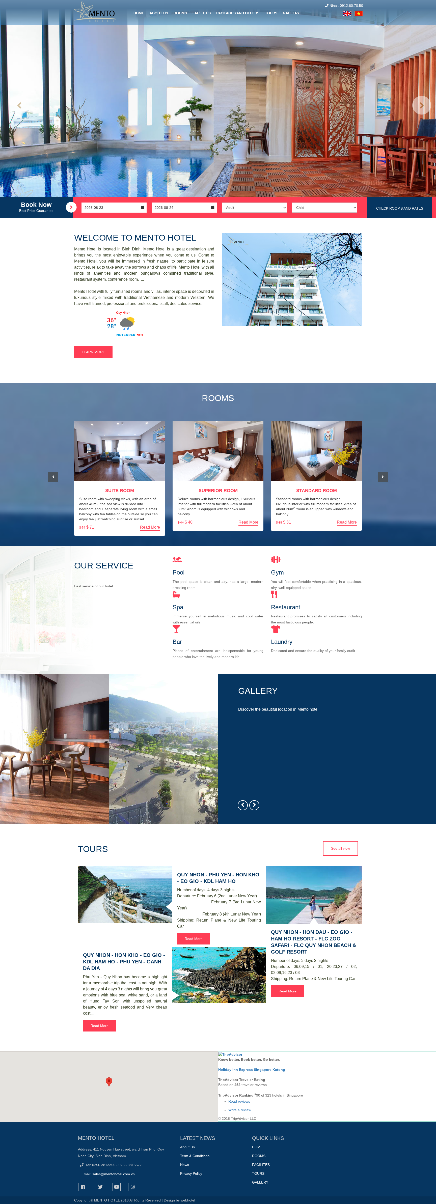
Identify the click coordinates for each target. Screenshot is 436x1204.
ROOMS (180, 13)
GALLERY (291, 13)
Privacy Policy (191, 1173)
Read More (150, 527)
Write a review (239, 1110)
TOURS (271, 13)
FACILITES (202, 13)
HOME (138, 13)
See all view (340, 848)
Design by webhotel (179, 1200)
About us (159, 13)
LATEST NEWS (197, 1138)
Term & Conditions (194, 1156)
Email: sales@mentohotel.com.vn (108, 1174)
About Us (187, 1147)
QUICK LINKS (268, 1138)
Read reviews (239, 1101)
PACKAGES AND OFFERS (237, 13)
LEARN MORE (93, 352)
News (184, 1165)
